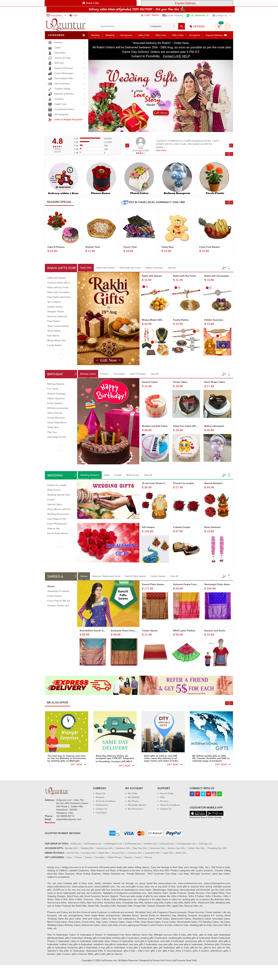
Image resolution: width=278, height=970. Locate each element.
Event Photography (57, 523)
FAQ (162, 797)
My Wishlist (133, 797)
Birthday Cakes (88, 374)
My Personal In (135, 809)
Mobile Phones (114, 857)
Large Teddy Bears (57, 422)
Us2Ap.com (75, 844)
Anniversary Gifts (105, 848)
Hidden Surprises (154, 267)
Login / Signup (151, 15)
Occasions (194, 35)
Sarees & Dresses (63, 68)
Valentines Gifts (123, 848)
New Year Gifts (140, 848)
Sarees (84, 576)
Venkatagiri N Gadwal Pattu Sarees (65, 591)
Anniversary (126, 35)
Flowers (58, 42)
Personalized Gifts (63, 78)
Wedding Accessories (58, 514)
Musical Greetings (56, 393)
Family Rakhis (54, 345)
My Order (133, 793)
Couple (117, 475)
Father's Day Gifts (196, 848)
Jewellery (59, 99)
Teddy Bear (53, 427)
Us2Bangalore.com (113, 844)
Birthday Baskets (55, 384)
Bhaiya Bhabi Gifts (56, 340)
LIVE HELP (126, 761)
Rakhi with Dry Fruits (130, 267)
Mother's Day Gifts (176, 848)
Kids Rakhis (53, 335)
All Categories (61, 114)
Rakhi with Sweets (105, 267)
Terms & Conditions (106, 801)
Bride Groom (132, 475)
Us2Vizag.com (205, 844)
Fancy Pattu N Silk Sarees (60, 600)
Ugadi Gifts (168, 853)
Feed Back (101, 812)
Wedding (110, 35)
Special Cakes (54, 504)
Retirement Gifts (157, 848)
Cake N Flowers (138, 374)
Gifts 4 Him (143, 35)
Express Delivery (214, 35)
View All (172, 267)
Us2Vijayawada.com (185, 844)
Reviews (100, 797)
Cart (218, 26)
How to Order (167, 793)
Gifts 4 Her (160, 35)
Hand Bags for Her (56, 437)
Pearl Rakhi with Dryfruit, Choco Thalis (66, 297)
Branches (50, 822)
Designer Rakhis (55, 311)
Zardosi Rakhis (55, 306)
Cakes (57, 47)
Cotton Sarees (158, 576)
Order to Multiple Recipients (68, 119)
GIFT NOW (76, 764)
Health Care (60, 104)
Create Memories (56, 417)
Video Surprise (54, 413)
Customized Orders (64, 109)
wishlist (227, 26)
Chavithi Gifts (72, 853)
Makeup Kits (53, 528)
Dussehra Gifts (89, 853)
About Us (100, 793)
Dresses (148, 857)
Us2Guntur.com (166, 844)
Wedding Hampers (89, 475)
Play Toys (52, 432)
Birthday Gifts (71, 848)
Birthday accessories (57, 408)
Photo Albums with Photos (60, 509)
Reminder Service (137, 805)
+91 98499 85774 (199, 15)
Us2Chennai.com (133, 844)
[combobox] (163, 25)
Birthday (95, 35)
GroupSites (56, 15)
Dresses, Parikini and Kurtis (106, 576)
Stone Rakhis (54, 330)
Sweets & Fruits (62, 58)
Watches (128, 857)
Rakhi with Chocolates (58, 292)
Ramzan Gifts (118, 853)
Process (164, 801)
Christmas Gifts (134, 853)
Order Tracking (175, 15)
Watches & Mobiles (64, 93)
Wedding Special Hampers (60, 494)
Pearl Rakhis (53, 321)
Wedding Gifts (87, 848)
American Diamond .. (58, 316)
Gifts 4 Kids (178, 35)
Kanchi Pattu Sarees (57, 533)
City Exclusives (62, 83)
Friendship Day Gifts (217, 848)
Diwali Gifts (103, 853)
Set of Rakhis (54, 302)
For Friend (52, 388)
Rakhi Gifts (85, 267)
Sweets (88, 857)
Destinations (102, 805)
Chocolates (60, 52)
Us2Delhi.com (150, 844)
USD (75, 15)
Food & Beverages (63, 73)
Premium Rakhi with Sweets (61, 282)
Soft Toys (59, 63)
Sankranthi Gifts (152, 853)
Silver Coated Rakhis (58, 326)
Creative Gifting (62, 88)
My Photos (133, 801)
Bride (106, 475)
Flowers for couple (56, 485)
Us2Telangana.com (93, 844)
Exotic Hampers (55, 403)
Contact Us (101, 809)
